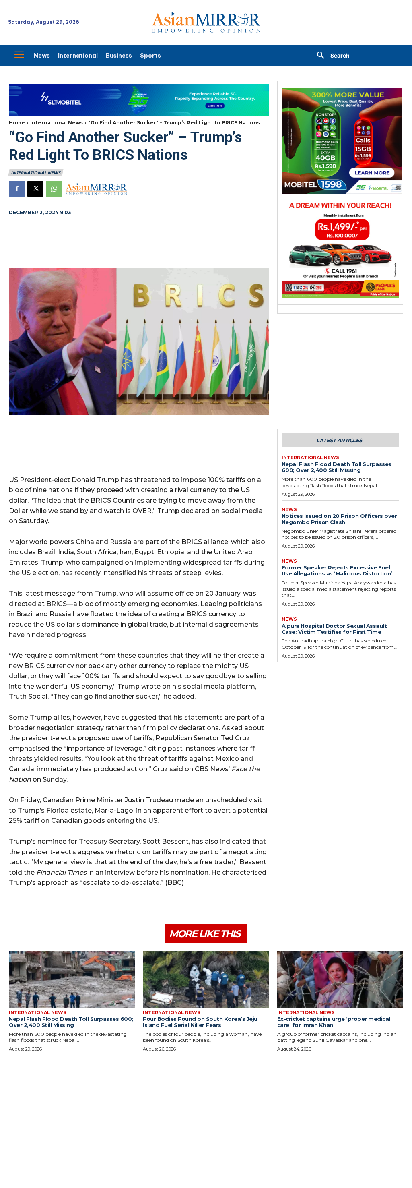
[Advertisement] (138, 243)
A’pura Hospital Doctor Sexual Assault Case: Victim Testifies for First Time (334, 629)
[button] (330, 55)
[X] (35, 189)
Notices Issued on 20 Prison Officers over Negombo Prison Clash (339, 519)
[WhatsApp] (54, 189)
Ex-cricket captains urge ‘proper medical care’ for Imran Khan (333, 1022)
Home (17, 123)
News (289, 509)
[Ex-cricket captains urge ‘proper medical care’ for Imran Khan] (340, 979)
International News (56, 123)
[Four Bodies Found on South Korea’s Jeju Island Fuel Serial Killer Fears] (206, 979)
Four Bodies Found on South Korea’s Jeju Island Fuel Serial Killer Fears (200, 1022)
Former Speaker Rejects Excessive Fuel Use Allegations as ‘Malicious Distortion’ (337, 570)
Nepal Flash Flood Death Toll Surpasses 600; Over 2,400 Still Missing (336, 467)
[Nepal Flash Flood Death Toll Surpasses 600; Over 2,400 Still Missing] (72, 979)
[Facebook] (17, 189)
